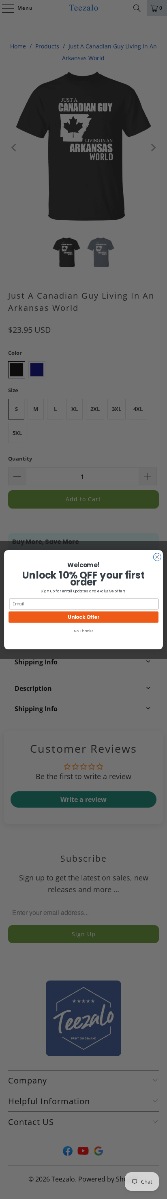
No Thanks (83, 630)
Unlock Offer (83, 616)
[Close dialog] (157, 557)
